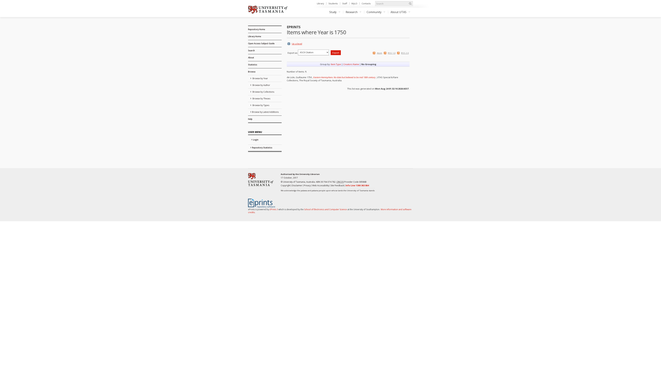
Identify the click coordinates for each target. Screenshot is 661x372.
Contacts (366, 3)
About (251, 57)
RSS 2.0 (405, 53)
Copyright (285, 185)
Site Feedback (337, 185)
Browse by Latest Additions (265, 112)
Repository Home (256, 29)
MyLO (354, 3)
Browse (251, 71)
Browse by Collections (263, 91)
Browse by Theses (261, 98)
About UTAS (398, 12)
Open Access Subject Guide (261, 43)
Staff (344, 3)
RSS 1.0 (391, 53)
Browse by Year (260, 78)
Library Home (254, 36)
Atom (379, 53)
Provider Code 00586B (351, 181)
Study (333, 12)
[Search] (410, 3)
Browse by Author (261, 85)
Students (333, 3)
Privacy (307, 185)
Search (251, 50)
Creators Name (351, 64)
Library (320, 3)
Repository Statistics (262, 147)
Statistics (252, 64)
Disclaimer (297, 185)
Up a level (297, 43)
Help (250, 119)
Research (352, 12)
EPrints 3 (274, 209)
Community (374, 12)
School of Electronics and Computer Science (325, 209)
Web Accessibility (320, 185)
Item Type (336, 64)
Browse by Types (260, 105)
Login (255, 139)
